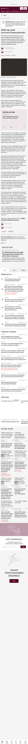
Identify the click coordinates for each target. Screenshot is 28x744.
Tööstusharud (14, 11)
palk (2, 243)
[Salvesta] (26, 277)
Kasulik (16, 458)
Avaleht (3, 11)
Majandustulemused (10, 284)
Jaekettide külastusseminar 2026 (10, 421)
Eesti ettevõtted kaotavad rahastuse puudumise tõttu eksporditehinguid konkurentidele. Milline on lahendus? (15, 317)
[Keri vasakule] (4, 127)
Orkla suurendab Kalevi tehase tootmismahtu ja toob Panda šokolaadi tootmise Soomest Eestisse (7, 515)
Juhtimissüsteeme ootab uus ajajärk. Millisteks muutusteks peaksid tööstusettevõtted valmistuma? (21, 465)
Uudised (7, 277)
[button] (11, 547)
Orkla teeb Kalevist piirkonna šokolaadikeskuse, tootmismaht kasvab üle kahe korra (13, 308)
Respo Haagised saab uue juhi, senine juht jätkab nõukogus (6, 445)
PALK (2, 18)
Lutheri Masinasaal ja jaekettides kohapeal (12, 419)
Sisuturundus (8, 250)
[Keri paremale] (24, 127)
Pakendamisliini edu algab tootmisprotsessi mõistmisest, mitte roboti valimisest (12, 254)
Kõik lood (8, 11)
